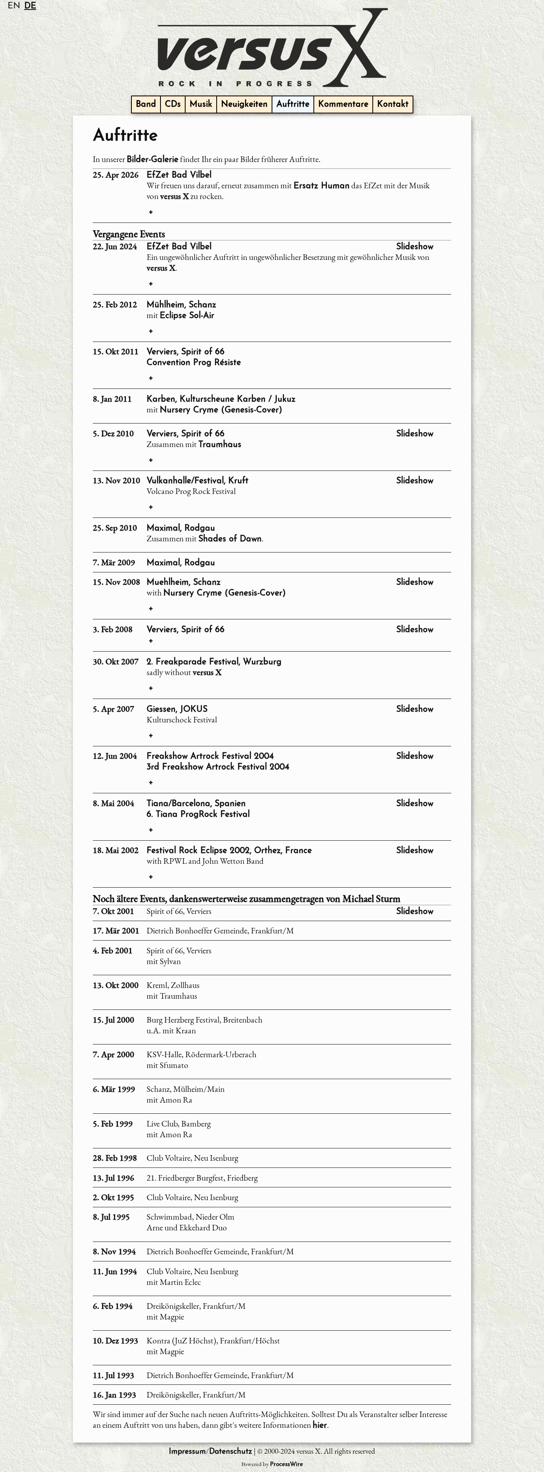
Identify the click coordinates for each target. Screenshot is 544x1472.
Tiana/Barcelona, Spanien (196, 804)
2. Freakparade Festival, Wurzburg (214, 662)
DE (30, 6)
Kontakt (393, 104)
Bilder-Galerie (152, 160)
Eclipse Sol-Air (187, 316)
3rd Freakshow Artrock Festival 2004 (218, 767)
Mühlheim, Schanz (181, 305)
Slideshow (414, 247)
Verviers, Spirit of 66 (186, 352)
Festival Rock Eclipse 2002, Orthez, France (229, 851)
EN (14, 6)
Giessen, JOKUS (177, 709)
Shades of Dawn (230, 539)
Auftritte (292, 104)
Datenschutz (230, 1452)
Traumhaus (219, 445)
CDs (173, 104)
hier (320, 1425)
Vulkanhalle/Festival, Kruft (198, 481)
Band (146, 104)
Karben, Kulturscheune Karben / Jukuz (221, 399)
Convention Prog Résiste (194, 363)
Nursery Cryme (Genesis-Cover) (221, 410)
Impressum (187, 1452)
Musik (201, 104)
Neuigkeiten (244, 104)
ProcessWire (286, 1464)
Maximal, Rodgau (181, 528)
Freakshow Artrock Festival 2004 (210, 756)
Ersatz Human (322, 186)
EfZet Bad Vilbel (179, 175)
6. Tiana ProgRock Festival (198, 814)
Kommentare (343, 104)
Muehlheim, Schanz (184, 582)
